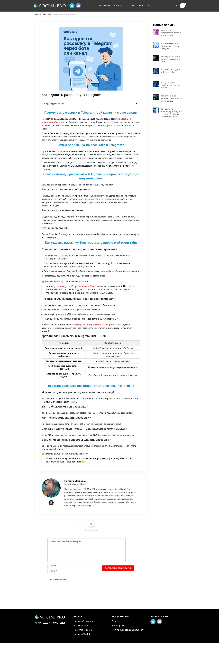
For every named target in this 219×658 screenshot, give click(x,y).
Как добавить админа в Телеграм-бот (171, 70)
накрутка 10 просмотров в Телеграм (80, 286)
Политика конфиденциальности (128, 629)
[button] (137, 103)
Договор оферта (120, 625)
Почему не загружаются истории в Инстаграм (171, 32)
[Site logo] (50, 5)
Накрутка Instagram (83, 621)
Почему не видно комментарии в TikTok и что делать (171, 98)
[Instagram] (51, 502)
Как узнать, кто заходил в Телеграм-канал (170, 85)
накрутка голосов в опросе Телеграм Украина (91, 199)
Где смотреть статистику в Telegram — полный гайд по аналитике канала (171, 113)
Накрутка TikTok (82, 625)
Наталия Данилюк (54, 281)
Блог (45, 14)
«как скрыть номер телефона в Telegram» (94, 324)
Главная (37, 14)
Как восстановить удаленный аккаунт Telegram (170, 46)
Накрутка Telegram (83, 629)
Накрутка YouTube (83, 634)
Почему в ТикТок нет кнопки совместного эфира (170, 59)
